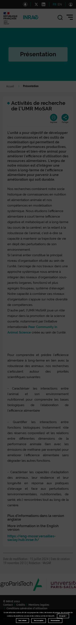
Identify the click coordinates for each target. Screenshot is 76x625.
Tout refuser (22, 620)
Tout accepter (38, 620)
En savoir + (63, 616)
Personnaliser (55, 620)
